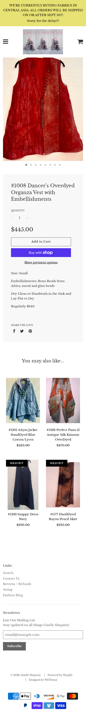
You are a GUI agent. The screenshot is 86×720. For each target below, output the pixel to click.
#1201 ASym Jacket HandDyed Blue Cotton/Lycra (23, 434)
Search (8, 573)
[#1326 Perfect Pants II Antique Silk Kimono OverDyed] (63, 400)
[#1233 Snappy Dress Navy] (23, 485)
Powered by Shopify (60, 675)
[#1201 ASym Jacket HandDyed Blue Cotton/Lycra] (23, 400)
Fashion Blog (13, 595)
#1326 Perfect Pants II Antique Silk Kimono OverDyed (63, 434)
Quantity (18, 210)
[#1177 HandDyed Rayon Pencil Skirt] (63, 485)
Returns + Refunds (17, 584)
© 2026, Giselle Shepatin (26, 675)
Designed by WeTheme (43, 679)
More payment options (41, 262)
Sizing (7, 589)
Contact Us (11, 578)
